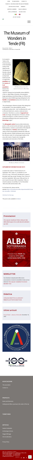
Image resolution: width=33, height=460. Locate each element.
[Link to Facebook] (26, 458)
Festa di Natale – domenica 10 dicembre (13, 314)
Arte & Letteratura (12, 11)
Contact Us (23, 1)
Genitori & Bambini (11, 9)
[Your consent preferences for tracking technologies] (30, 457)
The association (15, 1)
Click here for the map (8, 195)
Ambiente (23, 6)
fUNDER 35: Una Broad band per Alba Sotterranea (16, 3)
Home (8, 1)
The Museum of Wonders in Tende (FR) (16, 38)
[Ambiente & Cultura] (13, 21)
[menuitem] (9, 1)
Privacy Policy (5, 442)
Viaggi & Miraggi (22, 9)
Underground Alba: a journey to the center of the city (15, 404)
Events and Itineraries (7, 401)
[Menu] (28, 21)
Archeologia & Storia (14, 6)
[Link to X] (21, 458)
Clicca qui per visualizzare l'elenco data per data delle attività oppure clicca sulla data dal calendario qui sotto (16, 222)
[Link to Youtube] (24, 458)
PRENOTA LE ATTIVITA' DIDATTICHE (13, 300)
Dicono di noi (22, 11)
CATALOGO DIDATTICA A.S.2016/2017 (13, 298)
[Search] (24, 21)
